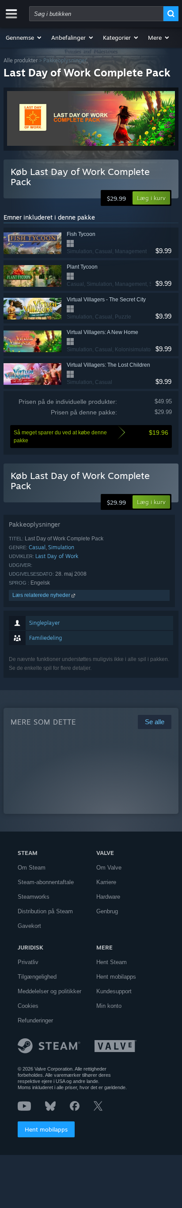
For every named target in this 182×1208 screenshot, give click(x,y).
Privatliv (28, 962)
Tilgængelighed (37, 976)
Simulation (61, 547)
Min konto (108, 1006)
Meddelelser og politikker (49, 991)
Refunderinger (35, 1020)
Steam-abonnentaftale (46, 882)
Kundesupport (114, 991)
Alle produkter (21, 60)
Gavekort (29, 926)
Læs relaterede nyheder (42, 595)
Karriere (106, 882)
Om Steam (32, 867)
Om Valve (108, 867)
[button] (24, 37)
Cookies (28, 1006)
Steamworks (33, 896)
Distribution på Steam (45, 911)
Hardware (108, 896)
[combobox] (96, 13)
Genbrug (107, 911)
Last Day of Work (56, 556)
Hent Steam (111, 962)
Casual (37, 547)
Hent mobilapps (46, 1129)
